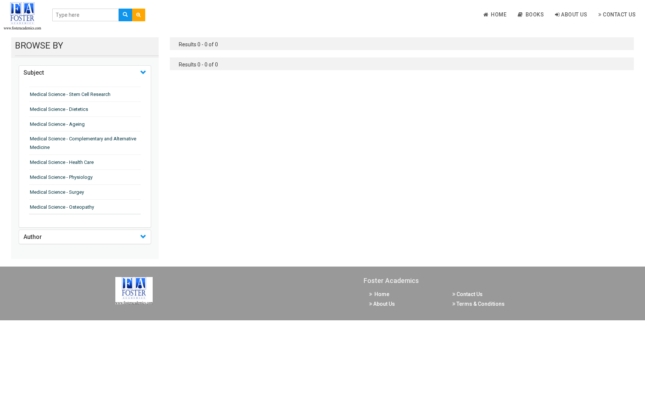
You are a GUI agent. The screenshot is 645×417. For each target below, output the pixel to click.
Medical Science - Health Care (62, 162)
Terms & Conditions (480, 304)
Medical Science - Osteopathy (62, 207)
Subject (34, 72)
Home (497, 15)
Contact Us (619, 15)
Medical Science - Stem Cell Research (70, 94)
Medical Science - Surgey (57, 192)
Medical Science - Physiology (61, 177)
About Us (574, 15)
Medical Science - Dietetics (59, 109)
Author (33, 236)
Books (533, 15)
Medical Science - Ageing (57, 124)
